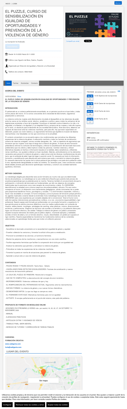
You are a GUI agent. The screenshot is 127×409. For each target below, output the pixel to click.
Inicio (8, 3)
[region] (63, 399)
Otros (19, 96)
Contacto (34, 83)
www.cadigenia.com (13, 344)
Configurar (7, 404)
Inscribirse (12, 46)
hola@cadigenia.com (13, 347)
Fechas (15, 83)
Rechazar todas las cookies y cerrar (30, 404)
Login (14, 3)
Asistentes (25, 83)
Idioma (117, 3)
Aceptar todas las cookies (58, 404)
